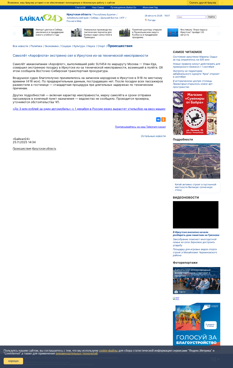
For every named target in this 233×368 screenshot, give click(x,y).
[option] (44, 32)
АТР (122, 17)
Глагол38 (80, 7)
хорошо (13, 361)
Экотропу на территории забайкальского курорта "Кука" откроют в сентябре (196, 73)
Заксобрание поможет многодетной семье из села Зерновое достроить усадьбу (194, 242)
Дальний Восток (109, 17)
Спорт (101, 46)
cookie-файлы (108, 350)
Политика (36, 46)
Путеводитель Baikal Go (123, 7)
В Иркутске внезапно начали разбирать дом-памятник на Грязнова (196, 233)
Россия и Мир (74, 21)
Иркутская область (79, 14)
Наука (91, 46)
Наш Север (98, 7)
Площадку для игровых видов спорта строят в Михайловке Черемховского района (195, 252)
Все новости (20, 46)
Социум (66, 46)
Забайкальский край (77, 17)
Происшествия (120, 46)
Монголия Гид (150, 7)
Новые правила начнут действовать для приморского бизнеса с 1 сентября (196, 65)
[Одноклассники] (163, 119)
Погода (151, 20)
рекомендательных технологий (77, 353)
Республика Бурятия (105, 14)
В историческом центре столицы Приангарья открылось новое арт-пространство (193, 83)
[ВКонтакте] (158, 119)
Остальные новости (153, 136)
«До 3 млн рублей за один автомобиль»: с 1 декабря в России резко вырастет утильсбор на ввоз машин (89, 109)
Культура (79, 46)
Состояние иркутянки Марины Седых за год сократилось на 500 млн (195, 58)
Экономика (52, 46)
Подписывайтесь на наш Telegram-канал (140, 126)
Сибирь (95, 17)
